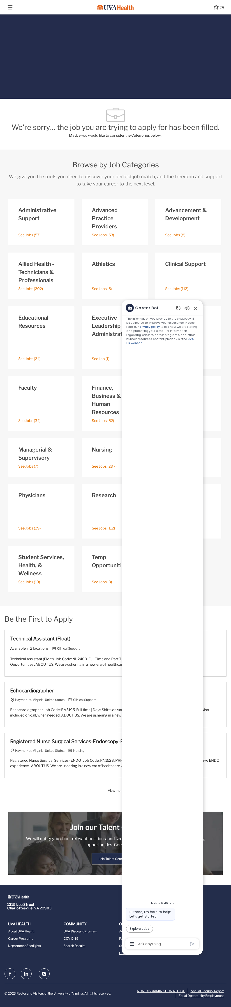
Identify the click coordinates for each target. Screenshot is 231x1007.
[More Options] (132, 944)
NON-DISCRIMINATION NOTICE (161, 991)
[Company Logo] (115, 7)
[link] (115, 858)
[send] (192, 944)
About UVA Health (21, 931)
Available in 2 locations (29, 648)
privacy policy (149, 327)
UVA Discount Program (80, 931)
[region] (162, 625)
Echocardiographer (32, 690)
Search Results (74, 946)
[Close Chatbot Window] (196, 308)
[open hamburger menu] (10, 7)
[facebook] (10, 973)
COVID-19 (71, 938)
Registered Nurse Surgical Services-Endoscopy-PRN (70, 741)
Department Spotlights (24, 946)
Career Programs (20, 938)
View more (115, 790)
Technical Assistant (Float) (40, 639)
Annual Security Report (207, 991)
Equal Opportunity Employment (201, 996)
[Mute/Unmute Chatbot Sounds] (187, 308)
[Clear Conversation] (178, 308)
